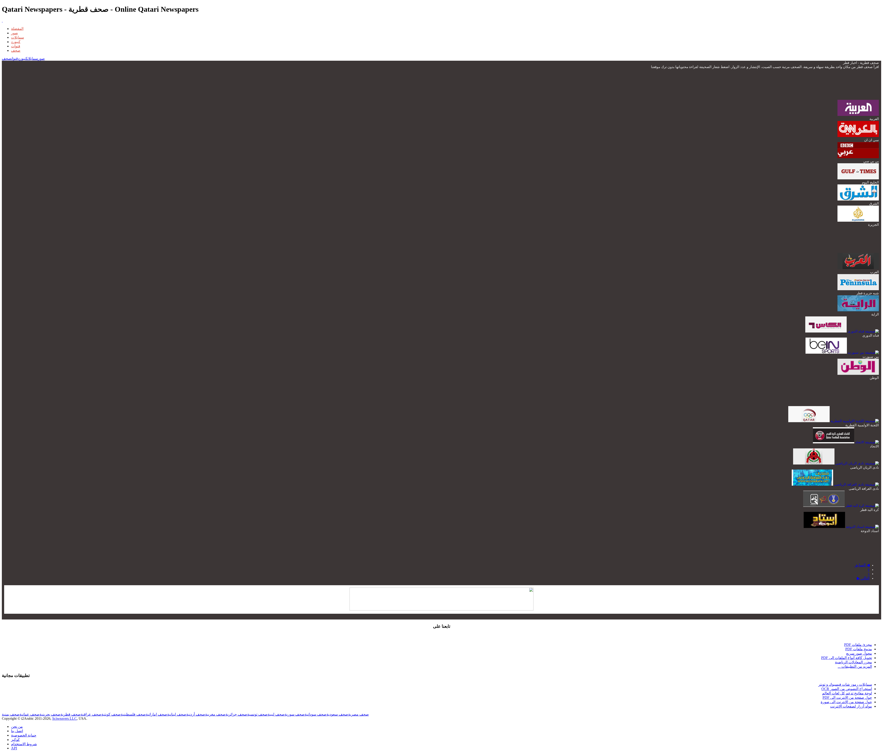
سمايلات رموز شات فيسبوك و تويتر (845, 684)
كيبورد (15, 42)
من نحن (17, 726)
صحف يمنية (11, 714)
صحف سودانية (316, 714)
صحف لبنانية (176, 714)
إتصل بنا (17, 731)
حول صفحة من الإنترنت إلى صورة (846, 702)
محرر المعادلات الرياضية (853, 662)
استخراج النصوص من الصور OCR (846, 689)
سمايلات (17, 37)
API (14, 748)
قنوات (15, 46)
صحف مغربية (215, 714)
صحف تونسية (257, 714)
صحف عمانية (30, 714)
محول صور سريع (859, 653)
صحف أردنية (195, 714)
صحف (15, 50)
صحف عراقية (91, 714)
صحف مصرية (358, 714)
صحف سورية (295, 714)
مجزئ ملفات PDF (858, 645)
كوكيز (15, 740)
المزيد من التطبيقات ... (855, 666)
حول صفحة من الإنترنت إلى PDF (847, 698)
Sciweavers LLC (64, 718)
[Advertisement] (795, 84)
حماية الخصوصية (23, 735)
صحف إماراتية (156, 714)
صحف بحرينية (50, 714)
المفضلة (17, 29)
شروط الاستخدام (24, 744)
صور (14, 33)
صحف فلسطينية (133, 714)
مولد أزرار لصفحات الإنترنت (851, 706)
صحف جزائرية (236, 714)
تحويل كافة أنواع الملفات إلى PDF (846, 658)
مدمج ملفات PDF (858, 649)
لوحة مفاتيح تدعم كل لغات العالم (847, 693)
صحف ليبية (276, 714)
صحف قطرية (70, 714)
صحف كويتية (111, 714)
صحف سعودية (337, 714)
